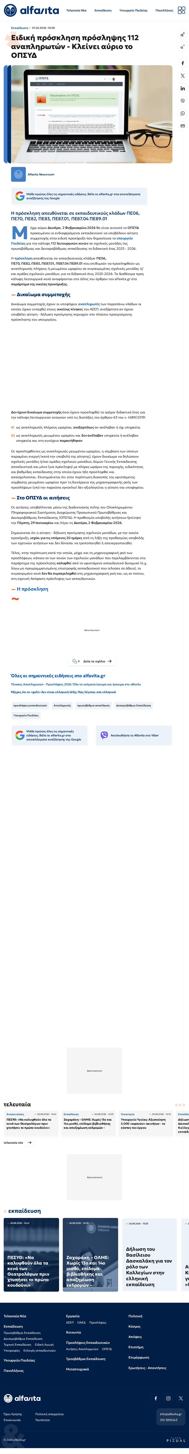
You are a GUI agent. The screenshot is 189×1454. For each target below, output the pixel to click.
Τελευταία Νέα (76, 10)
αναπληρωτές (89, 304)
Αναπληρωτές (62, 705)
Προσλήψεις (97, 1322)
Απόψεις (135, 1337)
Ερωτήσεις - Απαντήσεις (147, 1368)
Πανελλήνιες (164, 10)
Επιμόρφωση (138, 1357)
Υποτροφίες (12, 1350)
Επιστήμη (135, 1347)
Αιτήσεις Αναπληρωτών (82, 1349)
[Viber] (182, 101)
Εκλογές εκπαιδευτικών (39, 1350)
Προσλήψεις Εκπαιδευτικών (88, 1342)
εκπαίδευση (24, 1210)
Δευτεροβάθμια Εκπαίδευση (133, 705)
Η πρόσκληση (32, 589)
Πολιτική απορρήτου (49, 1414)
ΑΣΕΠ (70, 1322)
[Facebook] (182, 63)
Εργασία (73, 1316)
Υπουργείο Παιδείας (133, 10)
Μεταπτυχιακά (77, 1369)
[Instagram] (168, 1398)
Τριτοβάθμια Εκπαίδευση (85, 1359)
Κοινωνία (73, 1332)
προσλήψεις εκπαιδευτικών (30, 705)
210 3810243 (168, 1420)
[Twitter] (182, 76)
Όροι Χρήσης (13, 1414)
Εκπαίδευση (102, 10)
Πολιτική (135, 1316)
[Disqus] (94, 805)
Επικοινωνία (12, 1420)
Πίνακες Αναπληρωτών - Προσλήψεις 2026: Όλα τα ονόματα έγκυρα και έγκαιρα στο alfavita (76, 684)
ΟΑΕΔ (81, 1322)
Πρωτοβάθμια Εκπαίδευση (22, 1333)
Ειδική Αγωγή (44, 1344)
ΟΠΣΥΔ (107, 1349)
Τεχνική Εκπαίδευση (17, 1344)
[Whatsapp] (182, 113)
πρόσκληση (23, 258)
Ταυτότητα (42, 1420)
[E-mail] (182, 126)
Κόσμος (134, 1326)
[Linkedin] (182, 88)
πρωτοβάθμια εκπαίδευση (93, 705)
